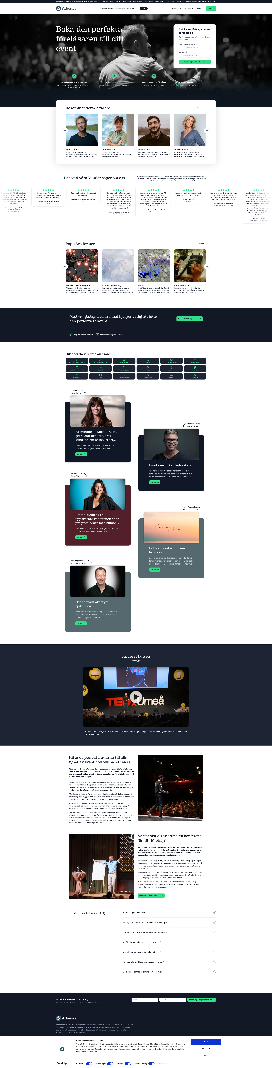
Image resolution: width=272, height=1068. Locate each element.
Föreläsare (176, 8)
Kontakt (211, 8)
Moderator (188, 8)
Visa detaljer (163, 1064)
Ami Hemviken (181, 149)
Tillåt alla (206, 1042)
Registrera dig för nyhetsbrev (132, 1)
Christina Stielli (109, 149)
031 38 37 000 (211, 1)
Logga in (180, 1)
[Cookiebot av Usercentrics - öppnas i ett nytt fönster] (62, 1063)
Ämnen (200, 8)
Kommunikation (182, 285)
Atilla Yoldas (144, 149)
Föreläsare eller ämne (187, 44)
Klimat (141, 285)
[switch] (110, 1063)
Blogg (118, 1)
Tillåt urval (206, 1049)
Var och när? (183, 52)
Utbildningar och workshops (154, 1)
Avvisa (205, 1056)
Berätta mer (170, 1)
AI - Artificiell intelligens (78, 285)
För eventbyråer (108, 1)
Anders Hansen (73, 149)
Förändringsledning (111, 285)
